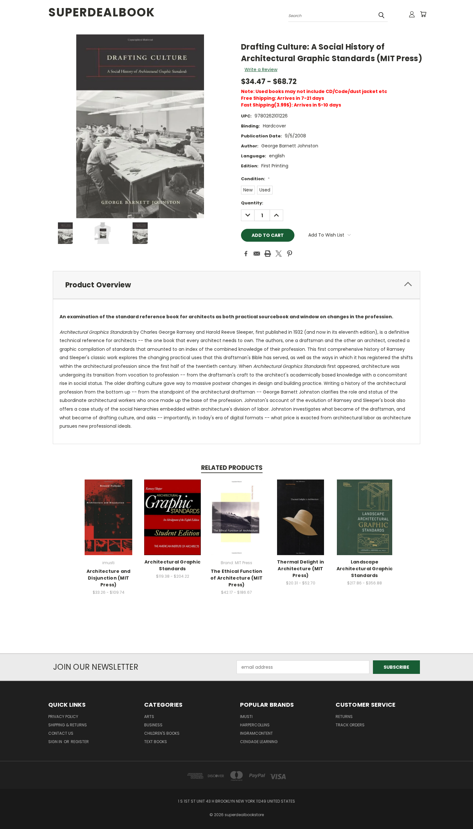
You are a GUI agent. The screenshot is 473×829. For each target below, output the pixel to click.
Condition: (255, 179)
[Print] (267, 253)
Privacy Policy (63, 716)
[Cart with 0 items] (423, 14)
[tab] (236, 285)
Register (80, 741)
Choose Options (108, 522)
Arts (149, 716)
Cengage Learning (259, 741)
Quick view (108, 510)
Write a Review (261, 69)
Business (153, 725)
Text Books (155, 741)
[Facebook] (246, 253)
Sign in (55, 741)
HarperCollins (255, 725)
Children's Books (162, 733)
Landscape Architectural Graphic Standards (365, 569)
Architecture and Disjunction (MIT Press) (109, 578)
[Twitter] (278, 253)
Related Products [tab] (232, 467)
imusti (246, 716)
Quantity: (252, 203)
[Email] (257, 253)
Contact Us (60, 733)
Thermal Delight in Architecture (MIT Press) (300, 569)
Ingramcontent (256, 733)
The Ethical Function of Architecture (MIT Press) (236, 578)
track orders (350, 725)
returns (344, 716)
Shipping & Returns (67, 725)
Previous (456, 809)
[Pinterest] (289, 253)
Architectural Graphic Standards (172, 565)
